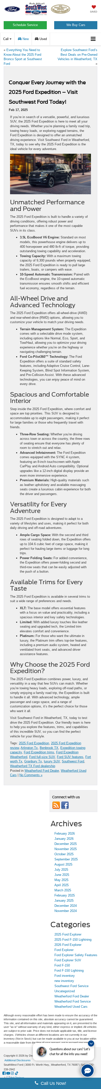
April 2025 (61, 885)
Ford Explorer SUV (67, 960)
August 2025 (63, 864)
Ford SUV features (70, 757)
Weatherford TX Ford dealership (32, 766)
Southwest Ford (73, 761)
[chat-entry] (87, 1070)
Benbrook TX (49, 748)
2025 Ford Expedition (34, 743)
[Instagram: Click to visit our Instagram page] (12, 1073)
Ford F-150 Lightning (69, 970)
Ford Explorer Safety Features (75, 955)
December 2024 (65, 906)
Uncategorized (64, 991)
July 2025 (61, 869)
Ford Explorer (64, 950)
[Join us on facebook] (65, 805)
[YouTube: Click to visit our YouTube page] (8, 1073)
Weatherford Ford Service (72, 1001)
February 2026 (64, 833)
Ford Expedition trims (39, 752)
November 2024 (65, 911)
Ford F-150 (62, 965)
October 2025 (64, 854)
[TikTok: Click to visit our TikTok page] (16, 1073)
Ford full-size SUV (42, 757)
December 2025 (65, 844)
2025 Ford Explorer (67, 934)
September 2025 (66, 859)
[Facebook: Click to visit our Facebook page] (4, 1073)
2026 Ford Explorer (67, 945)
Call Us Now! (52, 1083)
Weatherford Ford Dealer (42, 770)
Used (42, 39)
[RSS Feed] (56, 805)
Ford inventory (64, 976)
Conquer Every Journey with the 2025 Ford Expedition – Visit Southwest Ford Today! (47, 92)
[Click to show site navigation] (93, 39)
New (25, 39)
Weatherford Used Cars (71, 1006)
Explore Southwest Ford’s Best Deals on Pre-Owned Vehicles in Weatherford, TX (77, 54)
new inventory (64, 981)
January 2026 (64, 839)
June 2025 (61, 875)
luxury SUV (52, 761)
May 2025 (61, 880)
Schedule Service (25, 25)
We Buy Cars (75, 25)
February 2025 (64, 895)
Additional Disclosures (17, 1060)
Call (6, 39)
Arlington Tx (29, 748)
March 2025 (62, 890)
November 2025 (65, 849)
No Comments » (30, 775)
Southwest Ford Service (71, 986)
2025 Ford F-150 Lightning (72, 939)
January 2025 (64, 900)
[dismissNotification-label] (91, 1043)
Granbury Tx (33, 761)
